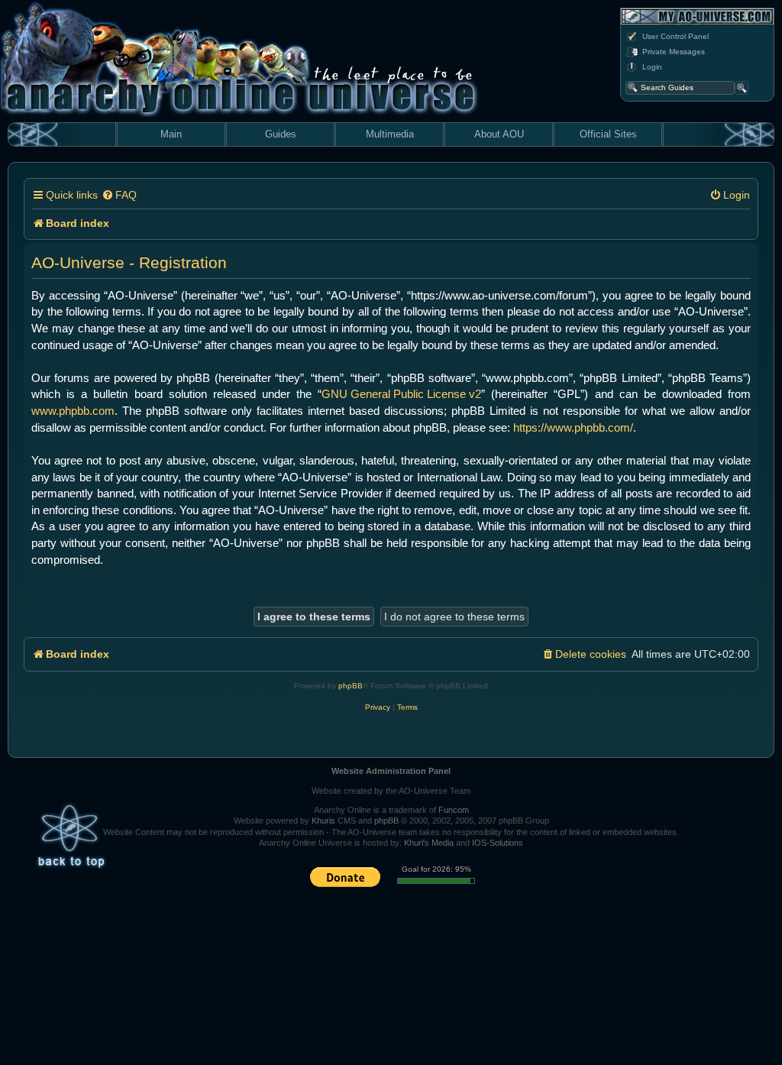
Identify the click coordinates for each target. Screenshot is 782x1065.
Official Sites (608, 134)
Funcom (453, 809)
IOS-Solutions (497, 842)
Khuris (323, 820)
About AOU (499, 134)
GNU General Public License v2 (401, 393)
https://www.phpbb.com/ (573, 427)
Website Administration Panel (391, 770)
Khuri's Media (429, 842)
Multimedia (390, 134)
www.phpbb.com (73, 410)
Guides (280, 134)
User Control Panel (675, 36)
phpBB (350, 685)
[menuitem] (119, 195)
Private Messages (673, 51)
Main (171, 134)
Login (652, 67)
